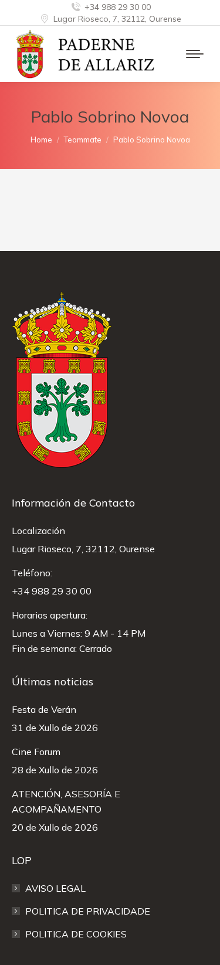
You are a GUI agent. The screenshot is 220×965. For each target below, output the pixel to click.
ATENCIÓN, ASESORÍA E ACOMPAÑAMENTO (66, 801)
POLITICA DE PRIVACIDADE (87, 911)
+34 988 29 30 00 (117, 7)
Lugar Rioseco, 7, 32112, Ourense (117, 18)
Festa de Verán (44, 709)
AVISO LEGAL (55, 888)
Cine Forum (36, 751)
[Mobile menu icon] (194, 53)
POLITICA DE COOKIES (76, 934)
